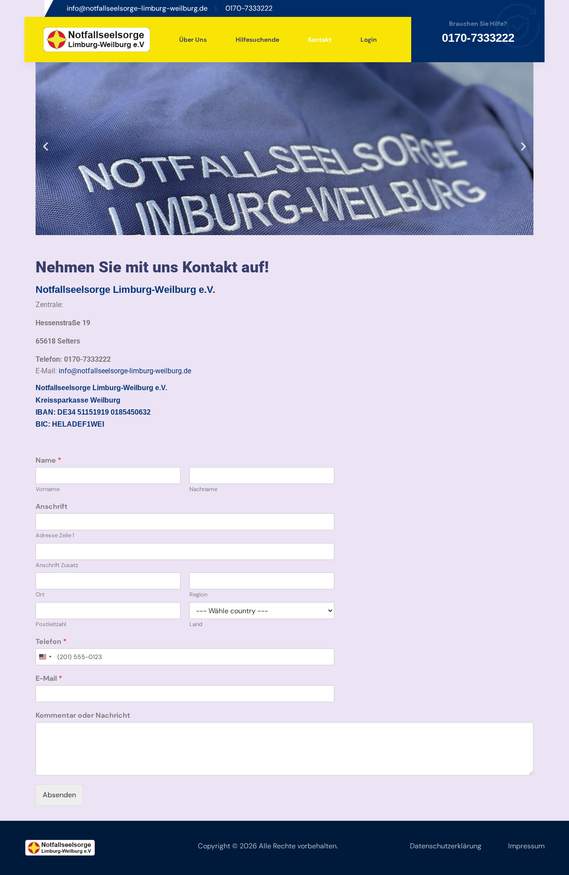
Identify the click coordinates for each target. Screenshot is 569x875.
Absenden (59, 794)
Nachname (203, 489)
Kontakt (320, 40)
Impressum (526, 846)
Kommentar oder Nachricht (83, 715)
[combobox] (45, 656)
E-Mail (49, 678)
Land (195, 624)
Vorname (48, 489)
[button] (45, 146)
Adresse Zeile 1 (55, 535)
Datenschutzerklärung (445, 846)
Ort (40, 594)
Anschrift (52, 506)
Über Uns (193, 40)
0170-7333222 (478, 37)
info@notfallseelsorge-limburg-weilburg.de (125, 371)
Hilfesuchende (257, 40)
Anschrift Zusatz (57, 565)
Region (198, 594)
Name (48, 460)
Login (369, 40)
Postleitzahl (51, 624)
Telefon (51, 641)
